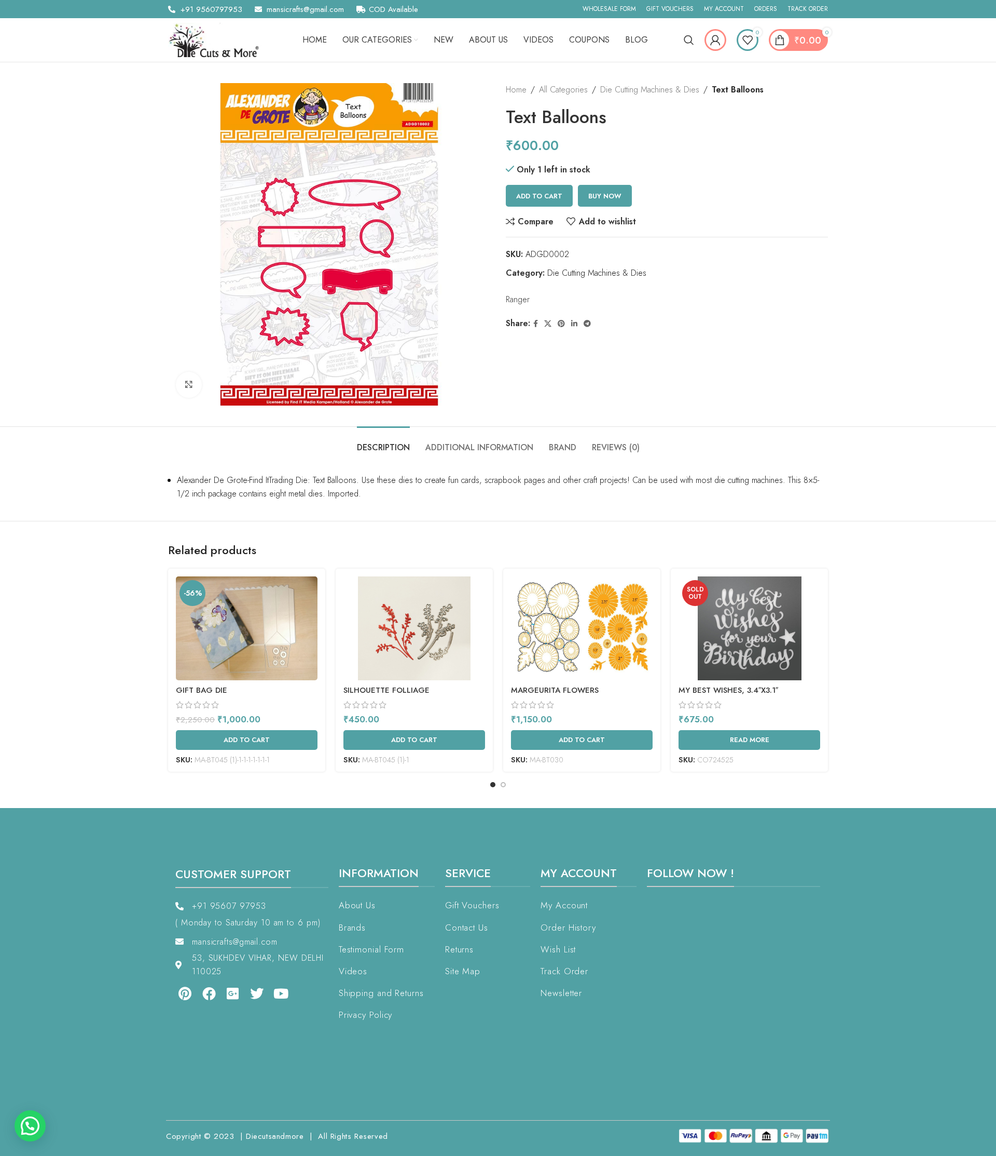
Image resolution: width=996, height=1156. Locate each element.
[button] (30, 1125)
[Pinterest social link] (561, 324)
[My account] (715, 40)
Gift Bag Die (201, 690)
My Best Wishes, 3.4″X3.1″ (728, 690)
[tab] (383, 442)
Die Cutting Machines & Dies (649, 90)
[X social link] (548, 324)
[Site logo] (217, 39)
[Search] (689, 40)
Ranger (518, 299)
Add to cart (539, 196)
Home (516, 90)
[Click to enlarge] (189, 385)
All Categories (563, 90)
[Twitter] (256, 993)
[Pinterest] (184, 993)
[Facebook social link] (535, 324)
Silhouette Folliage (386, 690)
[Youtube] (281, 993)
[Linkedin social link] (574, 324)
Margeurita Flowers (555, 690)
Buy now (604, 196)
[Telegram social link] (587, 324)
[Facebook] (208, 993)
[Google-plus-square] (233, 993)
